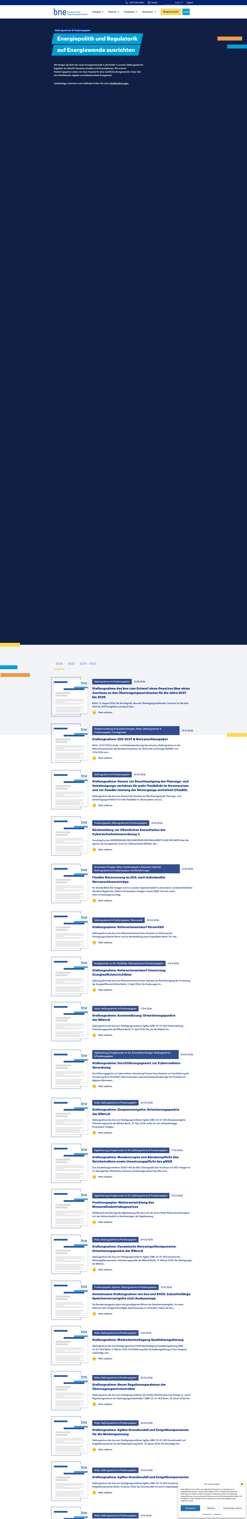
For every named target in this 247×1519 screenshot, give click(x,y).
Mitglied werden (171, 12)
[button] (242, 1484)
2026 (59, 663)
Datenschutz (207, 1514)
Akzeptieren (190, 1508)
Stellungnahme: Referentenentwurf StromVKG (128, 927)
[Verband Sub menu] (103, 11)
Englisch (190, 2)
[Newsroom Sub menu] (155, 11)
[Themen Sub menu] (118, 11)
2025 (71, 663)
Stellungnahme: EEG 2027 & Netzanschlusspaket (130, 739)
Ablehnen (211, 1508)
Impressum (217, 1514)
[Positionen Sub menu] (137, 11)
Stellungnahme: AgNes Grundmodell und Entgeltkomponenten (140, 1477)
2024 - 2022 (88, 663)
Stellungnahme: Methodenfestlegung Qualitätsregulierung (138, 1339)
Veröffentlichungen (119, 83)
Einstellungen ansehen (233, 1508)
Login (186, 12)
